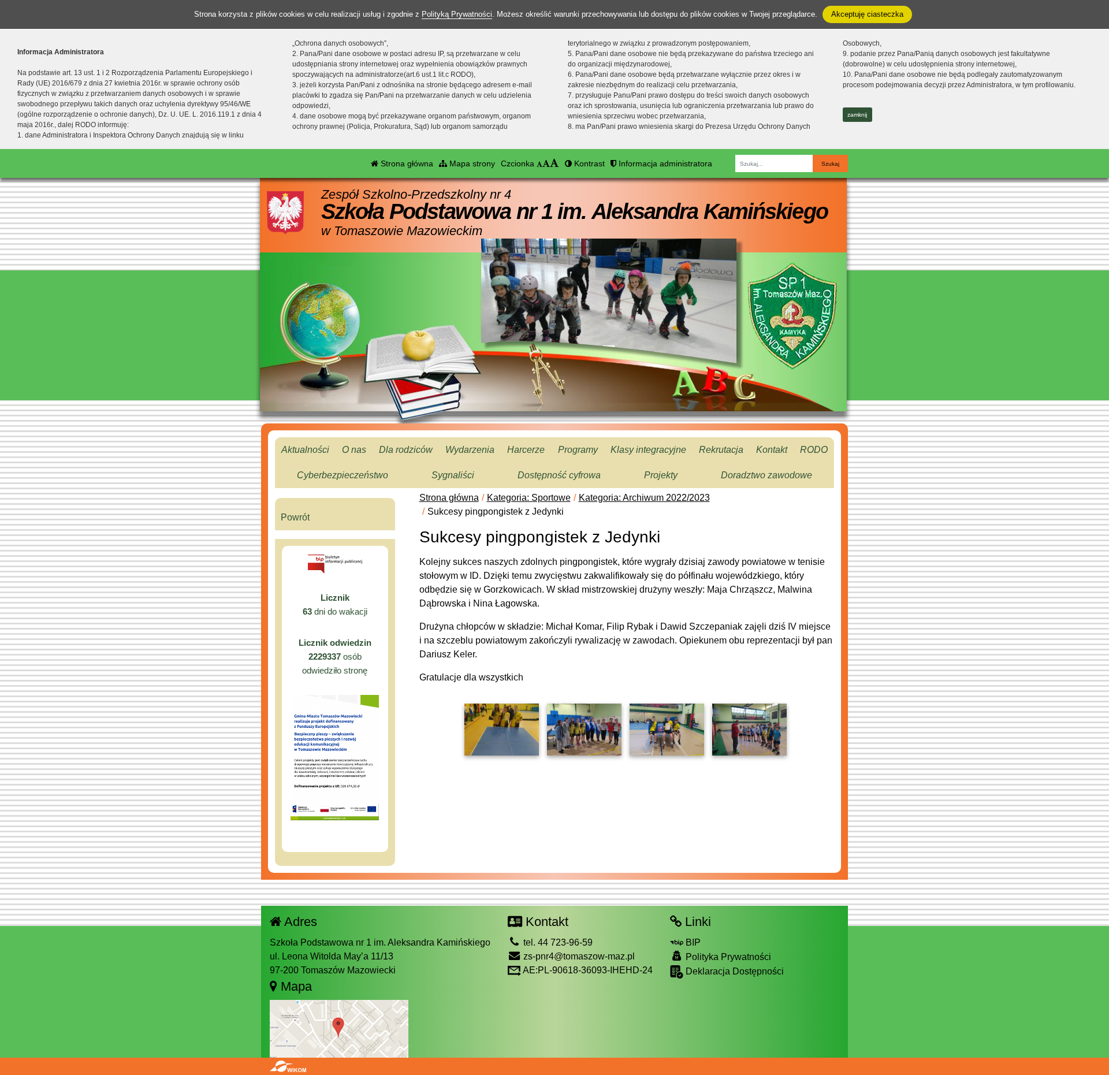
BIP (692, 942)
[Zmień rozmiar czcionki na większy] (546, 163)
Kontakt (771, 450)
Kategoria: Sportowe (529, 498)
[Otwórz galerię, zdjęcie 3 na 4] (667, 730)
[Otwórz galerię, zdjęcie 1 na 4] (501, 730)
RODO (814, 450)
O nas (354, 450)
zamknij (857, 114)
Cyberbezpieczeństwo (342, 475)
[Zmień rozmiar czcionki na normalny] (539, 163)
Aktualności (305, 450)
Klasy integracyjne (648, 450)
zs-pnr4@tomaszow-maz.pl (578, 956)
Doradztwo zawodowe (766, 475)
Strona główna (405, 163)
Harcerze (526, 450)
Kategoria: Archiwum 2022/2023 (644, 498)
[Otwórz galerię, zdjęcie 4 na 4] (749, 730)
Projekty (661, 475)
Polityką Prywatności (457, 14)
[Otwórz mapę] (339, 1028)
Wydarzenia (469, 450)
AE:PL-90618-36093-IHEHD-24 (587, 970)
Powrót (295, 517)
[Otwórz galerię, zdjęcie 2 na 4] (584, 730)
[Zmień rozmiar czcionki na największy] (554, 163)
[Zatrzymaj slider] (608, 353)
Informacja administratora (664, 163)
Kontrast (588, 163)
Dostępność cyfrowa (559, 475)
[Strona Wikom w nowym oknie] (288, 1066)
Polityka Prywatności (727, 957)
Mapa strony (471, 163)
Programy (578, 450)
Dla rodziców (406, 450)
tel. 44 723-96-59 (557, 942)
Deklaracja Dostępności (733, 971)
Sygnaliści (452, 475)
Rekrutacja (721, 450)
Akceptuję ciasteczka (867, 14)
